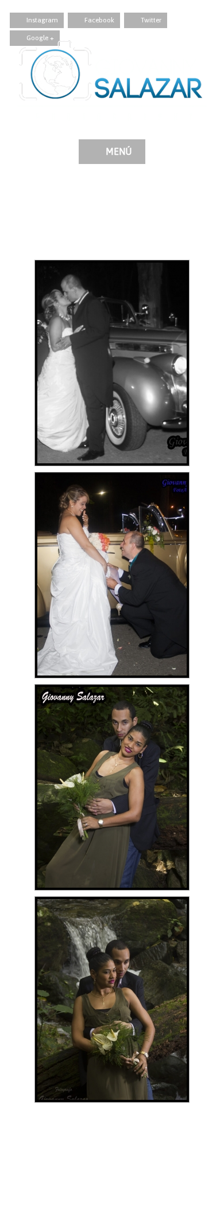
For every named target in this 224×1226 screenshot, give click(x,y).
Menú (119, 151)
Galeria (90, 202)
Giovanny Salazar (39, 202)
